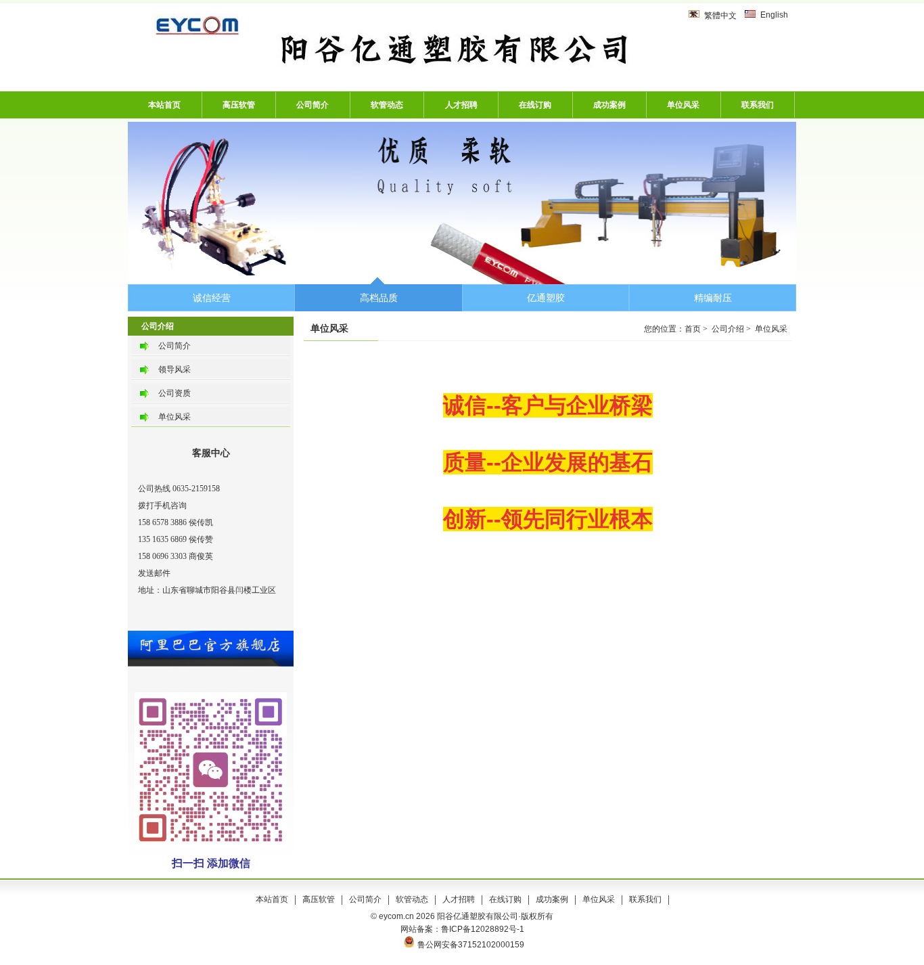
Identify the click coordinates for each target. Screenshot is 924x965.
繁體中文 (720, 15)
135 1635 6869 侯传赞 (175, 539)
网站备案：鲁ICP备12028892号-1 (462, 929)
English (774, 15)
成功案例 (609, 105)
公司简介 (312, 105)
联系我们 (757, 105)
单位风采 (683, 105)
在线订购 (535, 105)
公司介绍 (728, 329)
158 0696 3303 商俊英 (175, 556)
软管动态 (387, 105)
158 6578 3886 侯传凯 (175, 522)
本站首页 (164, 105)
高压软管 (239, 105)
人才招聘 (461, 105)
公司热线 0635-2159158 (179, 488)
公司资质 (174, 393)
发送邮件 (154, 573)
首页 (693, 329)
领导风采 (174, 369)
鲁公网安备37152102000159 (470, 944)
